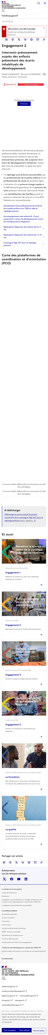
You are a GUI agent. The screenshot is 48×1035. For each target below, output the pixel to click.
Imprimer (31, 39)
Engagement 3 (13, 625)
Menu (45, 3)
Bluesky (25, 39)
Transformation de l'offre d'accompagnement (17, 942)
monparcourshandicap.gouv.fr (13, 991)
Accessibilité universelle (9, 914)
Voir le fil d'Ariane (7, 21)
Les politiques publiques (9, 911)
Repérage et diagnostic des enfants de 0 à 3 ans (22, 228)
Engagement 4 (13, 674)
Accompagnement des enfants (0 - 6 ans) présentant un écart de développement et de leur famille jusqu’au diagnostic (23, 219)
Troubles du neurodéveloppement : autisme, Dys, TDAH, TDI (21, 948)
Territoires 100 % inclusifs (10, 939)
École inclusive (6, 925)
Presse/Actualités (7, 959)
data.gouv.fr (19, 1000)
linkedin (26, 879)
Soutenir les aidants (8, 918)
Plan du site (5, 1011)
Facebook (12, 39)
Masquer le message (44, 28)
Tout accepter (10, 1030)
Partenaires (5, 896)
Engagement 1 (12, 572)
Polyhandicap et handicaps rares (12, 935)
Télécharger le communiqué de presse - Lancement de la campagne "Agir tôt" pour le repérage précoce (23, 517)
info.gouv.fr (6, 1000)
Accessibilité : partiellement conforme (23, 1011)
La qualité (10, 829)
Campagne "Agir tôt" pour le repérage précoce (20, 244)
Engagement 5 (13, 724)
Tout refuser (24, 1030)
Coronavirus (6, 921)
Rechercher (38, 3)
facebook (11, 879)
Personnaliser (38, 1030)
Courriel (37, 39)
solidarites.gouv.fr (8, 986)
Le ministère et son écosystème (12, 889)
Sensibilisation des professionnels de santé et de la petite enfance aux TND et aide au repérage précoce (23, 208)
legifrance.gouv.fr (8, 996)
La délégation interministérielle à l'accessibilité (16, 905)
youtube (18, 879)
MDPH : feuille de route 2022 (11, 932)
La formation (12, 777)
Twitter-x (4, 879)
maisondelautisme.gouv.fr (11, 1005)
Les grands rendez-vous (9, 893)
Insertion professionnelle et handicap (14, 928)
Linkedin (6, 39)
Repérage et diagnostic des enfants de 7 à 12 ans (23, 236)
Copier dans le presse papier (44, 39)
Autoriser (24, 103)
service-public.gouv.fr (28, 996)
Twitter (19, 39)
